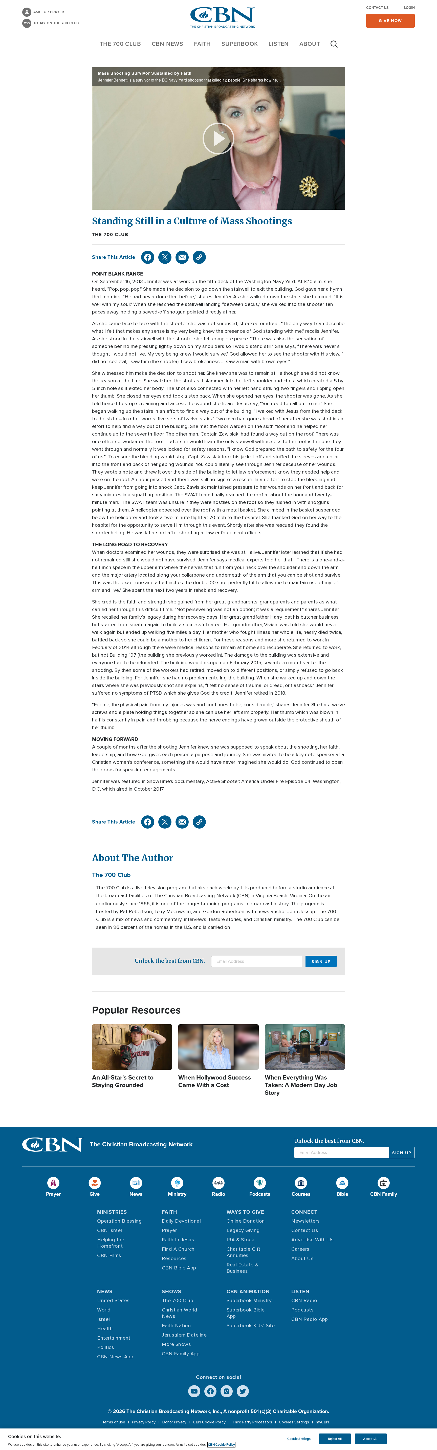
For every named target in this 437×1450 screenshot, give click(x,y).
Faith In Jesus (178, 1240)
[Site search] (334, 47)
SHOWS (171, 1291)
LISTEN (279, 44)
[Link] (199, 257)
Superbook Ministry (249, 1301)
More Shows (176, 1344)
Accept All (370, 1438)
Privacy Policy (144, 1422)
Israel (103, 1319)
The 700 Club (120, 44)
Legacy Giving (243, 1230)
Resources (174, 1259)
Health (105, 1329)
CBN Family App (181, 1354)
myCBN (322, 1422)
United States (113, 1301)
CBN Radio (304, 1301)
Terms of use (113, 1422)
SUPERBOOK (240, 44)
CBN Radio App (309, 1319)
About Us (302, 1259)
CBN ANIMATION (248, 1291)
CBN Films (109, 1255)
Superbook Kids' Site (251, 1326)
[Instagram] (227, 1391)
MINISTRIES (112, 1212)
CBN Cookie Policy (209, 1422)
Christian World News (180, 1313)
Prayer (169, 1230)
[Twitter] (164, 257)
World (104, 1310)
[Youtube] (194, 1391)
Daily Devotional (181, 1221)
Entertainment (113, 1338)
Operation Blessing (119, 1221)
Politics (105, 1347)
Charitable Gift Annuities (243, 1252)
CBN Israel (109, 1230)
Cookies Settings (294, 1422)
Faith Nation (176, 1326)
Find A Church (178, 1249)
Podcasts (302, 1310)
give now (390, 21)
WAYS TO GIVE (245, 1212)
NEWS (105, 1291)
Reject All (335, 1438)
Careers (300, 1249)
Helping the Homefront (110, 1243)
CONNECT (304, 1212)
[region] (218, 1439)
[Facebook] (147, 257)
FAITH (202, 44)
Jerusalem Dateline (184, 1335)
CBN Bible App (179, 1268)
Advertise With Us (312, 1240)
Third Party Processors (252, 1422)
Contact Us (377, 7)
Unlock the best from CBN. (170, 961)
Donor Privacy (174, 1422)
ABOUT (309, 44)
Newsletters (305, 1221)
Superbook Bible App (246, 1313)
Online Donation (246, 1221)
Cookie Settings (299, 1438)
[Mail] (182, 257)
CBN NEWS (167, 44)
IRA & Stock (240, 1240)
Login (409, 7)
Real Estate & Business (242, 1268)
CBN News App (115, 1357)
